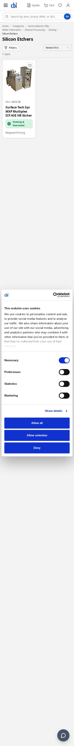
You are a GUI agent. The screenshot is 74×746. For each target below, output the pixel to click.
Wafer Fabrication (11, 29)
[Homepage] (14, 5)
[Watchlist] (60, 5)
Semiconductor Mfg (38, 26)
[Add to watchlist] (30, 65)
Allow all (37, 423)
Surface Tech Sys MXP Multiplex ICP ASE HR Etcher (19, 111)
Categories (18, 26)
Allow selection (37, 435)
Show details (53, 410)
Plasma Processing (35, 29)
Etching (52, 29)
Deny (37, 447)
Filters (13, 47)
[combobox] (37, 16)
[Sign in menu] (68, 5)
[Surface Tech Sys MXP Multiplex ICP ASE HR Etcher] (19, 99)
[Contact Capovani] (63, 735)
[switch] (64, 372)
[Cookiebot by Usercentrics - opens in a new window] (53, 294)
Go (67, 16)
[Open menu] (5, 5)
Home (5, 26)
